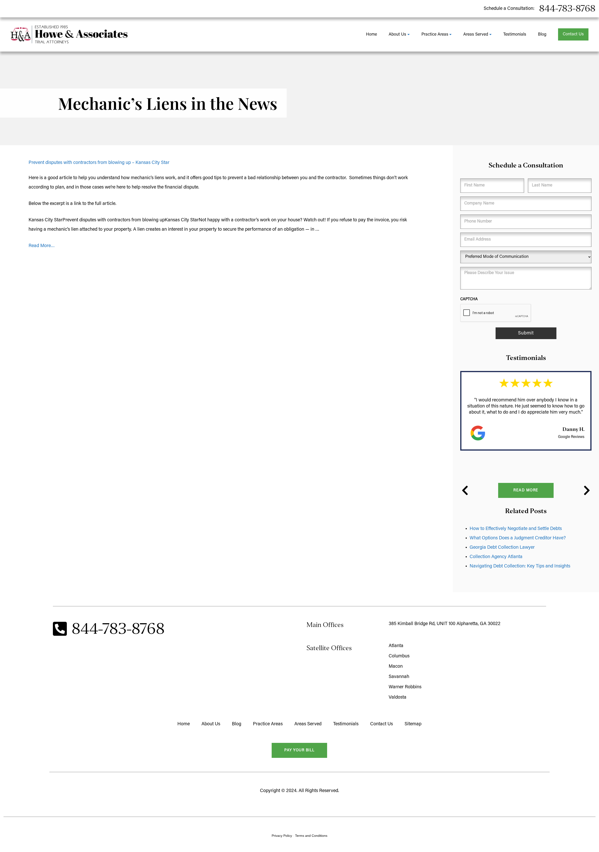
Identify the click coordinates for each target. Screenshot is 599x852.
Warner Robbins (405, 687)
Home (371, 35)
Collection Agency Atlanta (496, 557)
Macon (396, 666)
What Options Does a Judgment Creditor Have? (518, 538)
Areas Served (475, 35)
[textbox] (225, 203)
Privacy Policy (282, 835)
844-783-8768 (567, 8)
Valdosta (397, 697)
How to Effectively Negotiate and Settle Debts (516, 528)
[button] (465, 490)
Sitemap (413, 724)
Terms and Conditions (311, 835)
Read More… (42, 246)
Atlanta (396, 646)
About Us (397, 35)
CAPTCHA (469, 299)
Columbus (399, 656)
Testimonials (514, 35)
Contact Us (573, 34)
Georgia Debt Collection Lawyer (502, 547)
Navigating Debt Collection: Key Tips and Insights (520, 566)
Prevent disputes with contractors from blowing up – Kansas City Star (99, 162)
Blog (542, 35)
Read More (525, 490)
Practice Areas (434, 35)
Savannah (399, 676)
